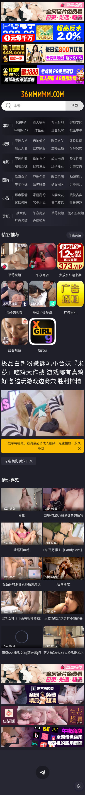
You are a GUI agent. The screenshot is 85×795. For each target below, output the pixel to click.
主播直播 (57, 148)
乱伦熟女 (57, 166)
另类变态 (76, 166)
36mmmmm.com (42, 94)
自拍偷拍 (39, 140)
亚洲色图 (39, 177)
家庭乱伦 (39, 195)
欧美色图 (57, 177)
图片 (6, 179)
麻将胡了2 (21, 130)
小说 (6, 198)
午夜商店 (39, 213)
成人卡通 (57, 158)
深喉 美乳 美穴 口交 (19, 461)
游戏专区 (76, 122)
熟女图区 (57, 184)
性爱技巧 (76, 202)
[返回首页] (79, 785)
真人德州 (39, 122)
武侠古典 (76, 195)
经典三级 (39, 166)
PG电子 (21, 122)
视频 (6, 143)
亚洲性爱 (21, 158)
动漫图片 (76, 177)
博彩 (6, 125)
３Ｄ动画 (76, 140)
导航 (6, 216)
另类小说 (39, 202)
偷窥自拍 (21, 177)
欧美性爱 (76, 158)
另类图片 (76, 184)
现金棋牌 (57, 130)
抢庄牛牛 (76, 130)
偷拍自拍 (39, 158)
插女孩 (21, 213)
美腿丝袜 (21, 184)
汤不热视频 (76, 213)
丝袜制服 (39, 148)
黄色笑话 (57, 202)
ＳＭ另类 (76, 148)
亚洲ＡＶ (21, 140)
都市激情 (21, 195)
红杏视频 (21, 220)
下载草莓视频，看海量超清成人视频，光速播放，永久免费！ (43, 446)
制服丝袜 (21, 166)
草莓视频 (57, 213)
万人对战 (57, 122)
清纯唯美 (39, 184)
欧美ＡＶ (57, 140)
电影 (6, 161)
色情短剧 (39, 220)
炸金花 (39, 130)
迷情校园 (21, 202)
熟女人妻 (21, 148)
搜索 (74, 106)
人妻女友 (57, 195)
